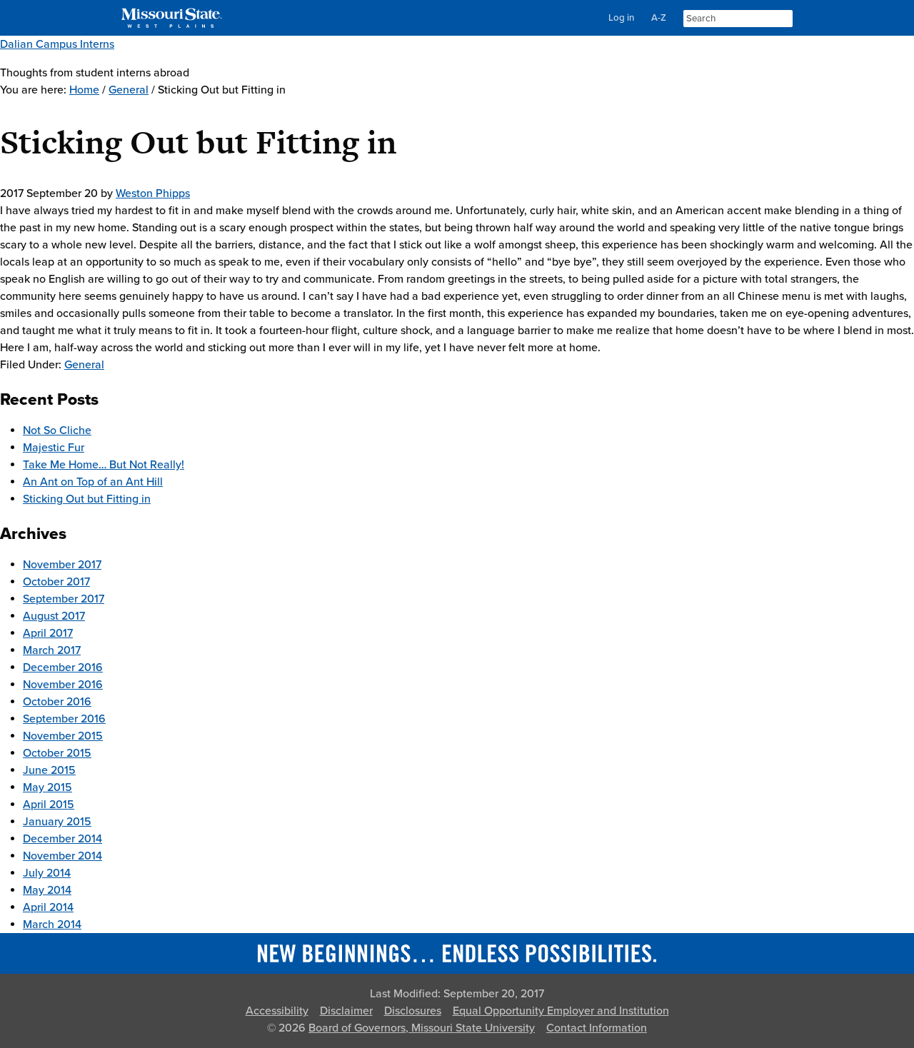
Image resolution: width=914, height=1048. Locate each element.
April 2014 (48, 907)
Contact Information (596, 1028)
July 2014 (47, 873)
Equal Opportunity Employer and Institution (561, 1011)
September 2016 (64, 719)
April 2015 (48, 804)
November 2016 (63, 684)
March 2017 (52, 650)
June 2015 (49, 770)
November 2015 (63, 736)
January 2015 (57, 822)
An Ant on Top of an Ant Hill (93, 482)
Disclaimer (346, 1011)
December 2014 (62, 839)
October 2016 (57, 702)
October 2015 (57, 753)
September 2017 (63, 599)
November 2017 (62, 565)
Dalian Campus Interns (57, 44)
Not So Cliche (57, 430)
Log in (621, 18)
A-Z (658, 18)
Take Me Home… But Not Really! (103, 465)
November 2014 (62, 856)
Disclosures (412, 1011)
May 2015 (47, 787)
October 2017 (56, 582)
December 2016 (63, 667)
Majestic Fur (53, 447)
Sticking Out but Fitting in (87, 499)
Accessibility (277, 1011)
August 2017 (54, 616)
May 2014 (47, 890)
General (84, 365)
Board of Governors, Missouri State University (421, 1028)
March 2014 (52, 924)
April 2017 (48, 633)
